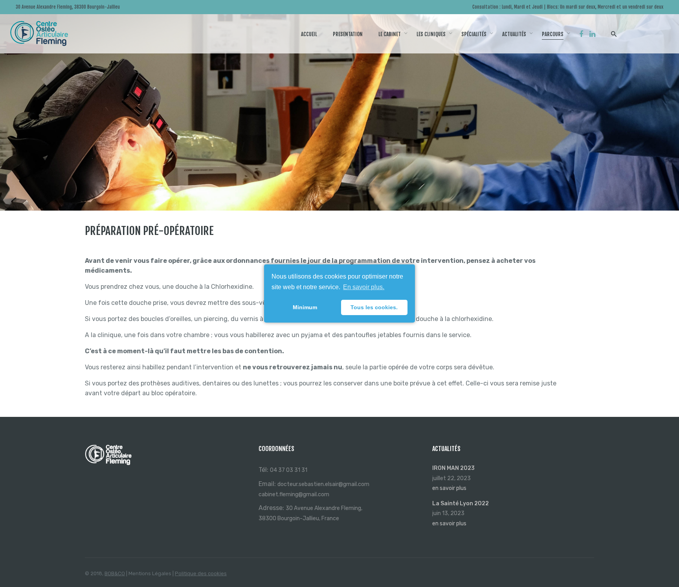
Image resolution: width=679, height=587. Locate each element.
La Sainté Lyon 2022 (460, 503)
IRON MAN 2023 (453, 468)
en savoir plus (449, 488)
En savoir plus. (363, 287)
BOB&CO (115, 573)
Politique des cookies (201, 573)
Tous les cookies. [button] (374, 307)
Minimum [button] (305, 307)
